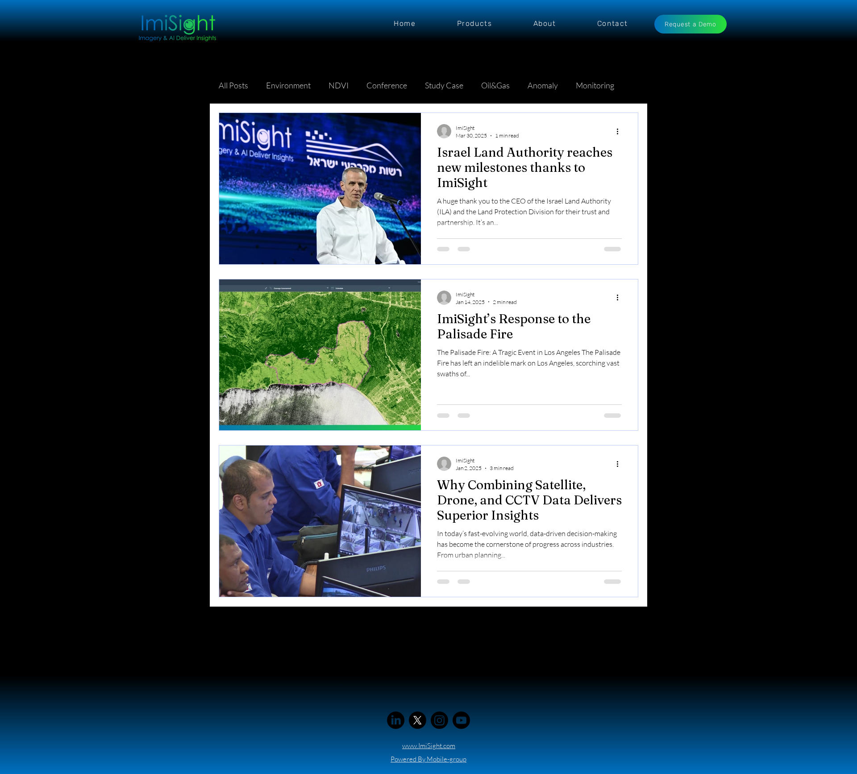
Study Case (444, 85)
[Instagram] (439, 720)
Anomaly (543, 85)
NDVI (339, 85)
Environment (288, 85)
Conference (386, 85)
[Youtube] (461, 720)
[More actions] (620, 131)
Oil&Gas (495, 85)
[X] (417, 720)
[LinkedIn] (395, 720)
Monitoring (595, 85)
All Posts (233, 85)
